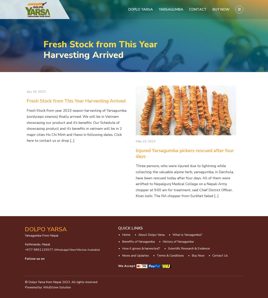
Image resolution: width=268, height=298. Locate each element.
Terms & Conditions (170, 255)
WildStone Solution (57, 287)
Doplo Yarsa (140, 9)
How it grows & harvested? (141, 248)
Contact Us (220, 255)
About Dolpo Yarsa (151, 235)
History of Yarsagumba (178, 241)
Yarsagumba (171, 9)
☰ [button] (239, 9)
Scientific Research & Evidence (189, 248)
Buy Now (221, 9)
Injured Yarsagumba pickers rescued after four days (185, 153)
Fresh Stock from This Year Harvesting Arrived (76, 101)
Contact (198, 9)
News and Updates (135, 255)
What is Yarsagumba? (187, 235)
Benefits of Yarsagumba (138, 241)
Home (126, 235)
